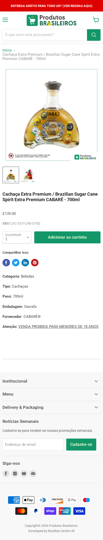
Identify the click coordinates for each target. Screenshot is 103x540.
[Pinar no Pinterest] (34, 262)
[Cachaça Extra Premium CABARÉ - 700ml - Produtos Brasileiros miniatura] (11, 175)
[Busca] (93, 35)
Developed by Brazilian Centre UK (51, 531)
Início (7, 50)
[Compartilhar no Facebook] (6, 262)
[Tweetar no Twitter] (16, 262)
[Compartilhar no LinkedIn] (25, 262)
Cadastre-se (81, 444)
